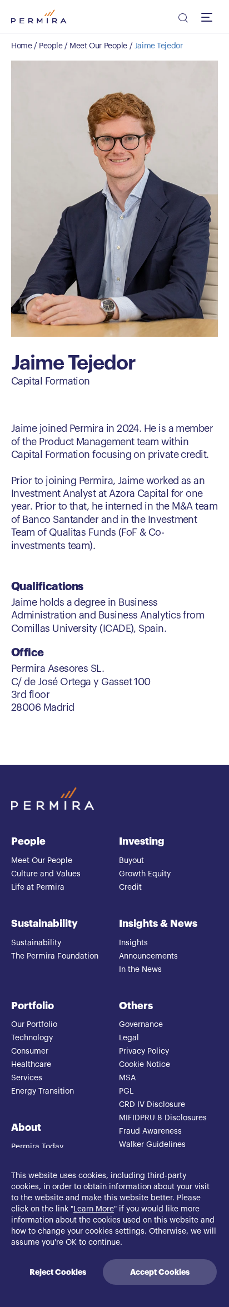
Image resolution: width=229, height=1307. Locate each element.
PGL (126, 1091)
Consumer (29, 1051)
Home (21, 46)
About (26, 1128)
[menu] (209, 16)
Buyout (131, 861)
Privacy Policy (144, 1051)
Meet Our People (98, 46)
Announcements (148, 956)
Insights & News (158, 924)
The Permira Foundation (54, 956)
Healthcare (31, 1065)
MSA (127, 1078)
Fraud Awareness (150, 1131)
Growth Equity (145, 874)
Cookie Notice (144, 1065)
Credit (130, 887)
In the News (140, 970)
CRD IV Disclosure (152, 1105)
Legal (129, 1038)
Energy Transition (42, 1091)
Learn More (93, 1209)
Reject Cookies (57, 1272)
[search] (182, 19)
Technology (32, 1038)
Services (26, 1078)
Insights (133, 943)
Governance (141, 1025)
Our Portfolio (34, 1025)
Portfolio (32, 1006)
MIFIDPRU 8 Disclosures (163, 1118)
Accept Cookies (160, 1272)
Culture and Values (46, 874)
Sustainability (44, 924)
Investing (142, 841)
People (50, 46)
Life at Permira (37, 887)
